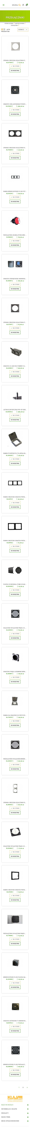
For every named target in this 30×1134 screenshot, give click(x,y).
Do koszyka (15, 70)
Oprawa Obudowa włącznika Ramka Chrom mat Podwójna (15, 802)
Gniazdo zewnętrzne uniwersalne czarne (15, 278)
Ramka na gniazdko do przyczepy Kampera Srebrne (15, 715)
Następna (27, 1087)
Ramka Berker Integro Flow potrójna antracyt (15, 191)
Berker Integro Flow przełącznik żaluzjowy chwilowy (15, 1064)
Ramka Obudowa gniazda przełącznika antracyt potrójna (15, 497)
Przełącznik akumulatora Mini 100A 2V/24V (15, 235)
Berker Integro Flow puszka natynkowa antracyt (15, 977)
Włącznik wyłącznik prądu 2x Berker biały (15, 846)
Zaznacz (23, 30)
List (4, 29)
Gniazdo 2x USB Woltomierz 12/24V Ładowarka (15, 366)
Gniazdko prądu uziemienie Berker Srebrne (15, 671)
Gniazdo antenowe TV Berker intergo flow (15, 1021)
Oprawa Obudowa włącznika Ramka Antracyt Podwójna (15, 148)
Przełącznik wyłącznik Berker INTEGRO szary (15, 759)
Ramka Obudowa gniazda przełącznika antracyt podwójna (15, 540)
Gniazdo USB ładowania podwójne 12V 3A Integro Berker (15, 104)
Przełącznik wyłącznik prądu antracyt (15, 933)
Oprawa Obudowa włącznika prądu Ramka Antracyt (15, 322)
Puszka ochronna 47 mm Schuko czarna (15, 584)
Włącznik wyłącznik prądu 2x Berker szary (15, 628)
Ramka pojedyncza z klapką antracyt (15, 453)
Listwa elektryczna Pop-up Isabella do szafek (15, 409)
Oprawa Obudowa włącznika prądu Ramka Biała (15, 60)
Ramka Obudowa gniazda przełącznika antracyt (15, 890)
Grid (2, 29)
